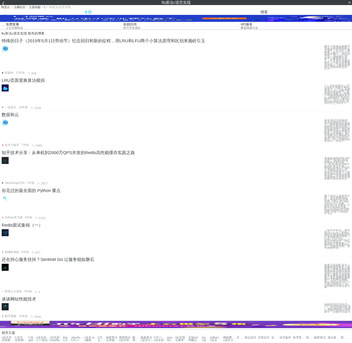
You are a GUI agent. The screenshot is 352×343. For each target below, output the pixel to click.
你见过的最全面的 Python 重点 (31, 190)
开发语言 (241, 337)
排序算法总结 (299, 337)
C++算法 (42, 340)
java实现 (206, 337)
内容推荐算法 (8, 340)
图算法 (136, 337)
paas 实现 (171, 337)
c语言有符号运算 (43, 337)
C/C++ (102, 337)
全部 (88, 12)
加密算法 (111, 337)
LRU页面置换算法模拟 (23, 80)
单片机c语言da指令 (136, 340)
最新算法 (146, 337)
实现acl (193, 337)
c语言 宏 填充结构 (216, 340)
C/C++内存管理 (67, 340)
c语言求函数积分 (125, 340)
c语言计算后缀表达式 (147, 340)
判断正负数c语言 (195, 340)
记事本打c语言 (181, 340)
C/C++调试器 (77, 340)
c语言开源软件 (8, 337)
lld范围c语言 (171, 340)
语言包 (275, 337)
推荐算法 (125, 337)
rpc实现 (180, 337)
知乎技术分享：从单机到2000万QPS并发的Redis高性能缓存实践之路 (68, 152)
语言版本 (285, 337)
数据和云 (10, 114)
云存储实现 (102, 340)
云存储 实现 (112, 340)
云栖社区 (19, 7)
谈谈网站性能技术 (19, 299)
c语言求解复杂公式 (206, 340)
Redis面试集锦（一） (22, 225)
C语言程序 (21, 337)
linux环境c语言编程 (67, 337)
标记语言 (250, 337)
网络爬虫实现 (229, 337)
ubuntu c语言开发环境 (77, 337)
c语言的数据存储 (56, 337)
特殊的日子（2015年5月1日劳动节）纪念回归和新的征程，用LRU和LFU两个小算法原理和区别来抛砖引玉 (103, 40)
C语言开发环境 (32, 337)
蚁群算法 (320, 337)
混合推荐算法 (334, 337)
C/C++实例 (160, 337)
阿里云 (5, 7)
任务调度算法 (21, 340)
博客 (264, 12)
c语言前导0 (160, 340)
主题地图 (34, 7)
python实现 (216, 337)
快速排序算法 (310, 337)
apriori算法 (32, 340)
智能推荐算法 (345, 337)
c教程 (87, 340)
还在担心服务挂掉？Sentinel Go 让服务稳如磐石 (48, 259)
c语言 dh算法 (229, 340)
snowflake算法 (56, 340)
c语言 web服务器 (90, 337)
